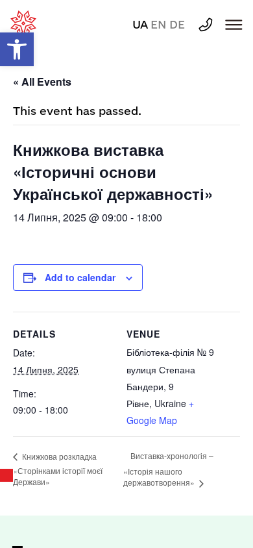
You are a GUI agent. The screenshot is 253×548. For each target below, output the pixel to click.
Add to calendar (80, 277)
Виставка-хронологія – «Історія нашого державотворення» (168, 469)
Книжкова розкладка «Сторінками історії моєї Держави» (57, 469)
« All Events (42, 81)
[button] (17, 49)
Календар (7, 475)
